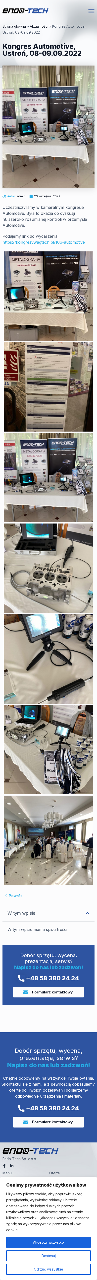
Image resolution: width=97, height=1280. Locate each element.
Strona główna (14, 26)
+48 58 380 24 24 (52, 978)
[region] (48, 1228)
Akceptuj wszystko (48, 1242)
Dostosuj (49, 1256)
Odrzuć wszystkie (48, 1269)
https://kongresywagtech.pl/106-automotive (43, 242)
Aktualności (39, 26)
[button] (88, 913)
